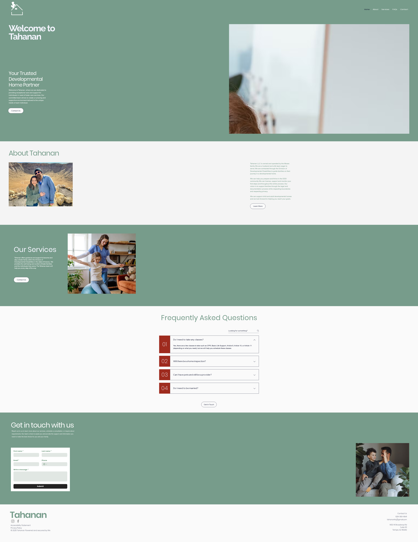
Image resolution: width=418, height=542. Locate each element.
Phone (44, 460)
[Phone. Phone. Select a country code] (45, 464)
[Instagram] (13, 521)
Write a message (21, 470)
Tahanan (28, 515)
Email (16, 460)
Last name (46, 451)
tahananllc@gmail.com (397, 519)
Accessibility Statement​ (21, 525)
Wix (49, 530)
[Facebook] (18, 521)
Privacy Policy (16, 528)
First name (18, 451)
